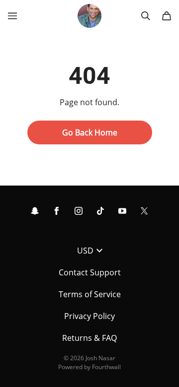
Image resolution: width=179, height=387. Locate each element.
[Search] (145, 15)
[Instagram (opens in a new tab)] (79, 211)
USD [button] (85, 250)
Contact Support (90, 272)
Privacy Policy (89, 316)
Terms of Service (90, 294)
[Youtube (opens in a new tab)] (122, 211)
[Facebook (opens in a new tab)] (57, 211)
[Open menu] (12, 15)
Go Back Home (89, 132)
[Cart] (166, 15)
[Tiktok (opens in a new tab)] (100, 211)
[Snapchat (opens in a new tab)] (35, 211)
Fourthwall (106, 367)
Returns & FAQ (89, 337)
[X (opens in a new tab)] (144, 211)
